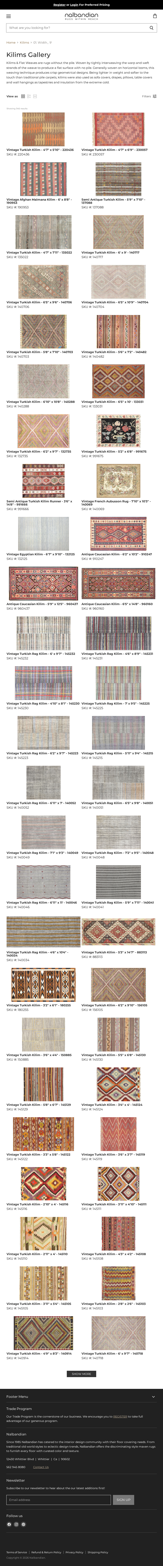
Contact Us (41, 1467)
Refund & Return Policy (46, 1552)
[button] (23, 96)
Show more (81, 1374)
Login (74, 5)
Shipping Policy (98, 1552)
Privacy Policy (74, 1552)
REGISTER (120, 1416)
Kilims (24, 42)
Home (11, 42)
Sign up (123, 1500)
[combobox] (76, 27)
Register (59, 5)
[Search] (152, 27)
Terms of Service (16, 1552)
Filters (146, 96)
